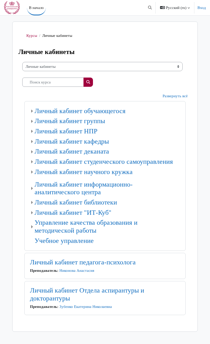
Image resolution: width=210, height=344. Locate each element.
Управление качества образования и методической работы (86, 226)
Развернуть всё (175, 96)
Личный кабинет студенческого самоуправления (104, 161)
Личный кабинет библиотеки (76, 202)
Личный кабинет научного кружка (84, 172)
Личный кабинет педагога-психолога (83, 262)
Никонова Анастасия (76, 270)
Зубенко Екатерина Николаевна (85, 307)
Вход (201, 8)
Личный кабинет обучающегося (80, 111)
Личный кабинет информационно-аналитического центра (84, 188)
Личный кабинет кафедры (72, 141)
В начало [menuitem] (36, 8)
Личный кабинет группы (70, 121)
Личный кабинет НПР (66, 131)
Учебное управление (64, 240)
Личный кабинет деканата (72, 151)
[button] (150, 7)
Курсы (31, 36)
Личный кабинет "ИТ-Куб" (73, 212)
